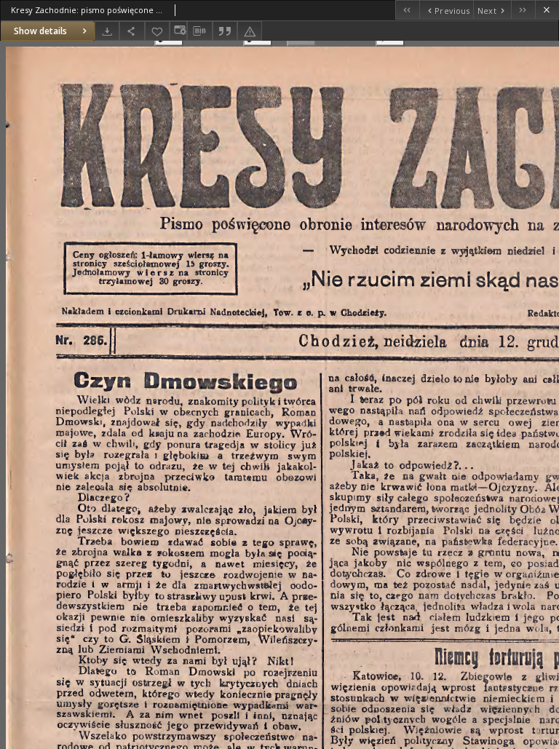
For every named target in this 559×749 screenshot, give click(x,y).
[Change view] (178, 31)
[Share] (131, 31)
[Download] (107, 31)
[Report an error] (249, 31)
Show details (40, 31)
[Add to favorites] (157, 31)
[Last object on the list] (523, 10)
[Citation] (225, 31)
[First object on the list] (407, 10)
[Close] (547, 10)
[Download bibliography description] (199, 31)
